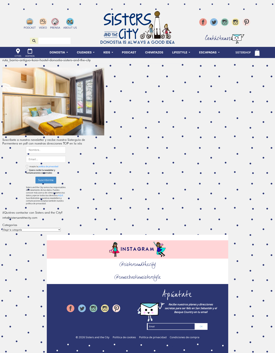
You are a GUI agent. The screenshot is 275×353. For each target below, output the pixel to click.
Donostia (58, 52)
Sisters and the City (97, 337)
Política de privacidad (153, 337)
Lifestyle (180, 52)
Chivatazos (154, 52)
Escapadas (208, 52)
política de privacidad (48, 166)
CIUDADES (84, 52)
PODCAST (129, 52)
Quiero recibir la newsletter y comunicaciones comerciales (40, 171)
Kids (107, 52)
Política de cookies (124, 337)
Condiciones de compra (184, 337)
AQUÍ (60, 195)
